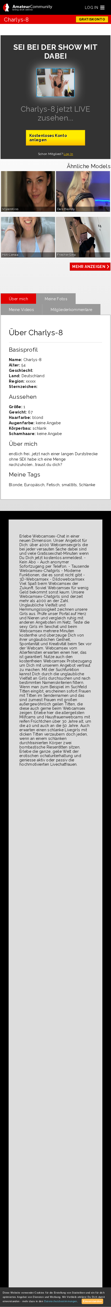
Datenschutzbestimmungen (60, 1301)
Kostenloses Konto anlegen (48, 137)
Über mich (18, 299)
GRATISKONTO (92, 19)
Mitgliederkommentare (71, 310)
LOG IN (91, 7)
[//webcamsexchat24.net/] (28, 8)
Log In (68, 154)
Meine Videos (21, 310)
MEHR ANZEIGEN (88, 266)
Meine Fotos (56, 299)
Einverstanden (92, 1301)
